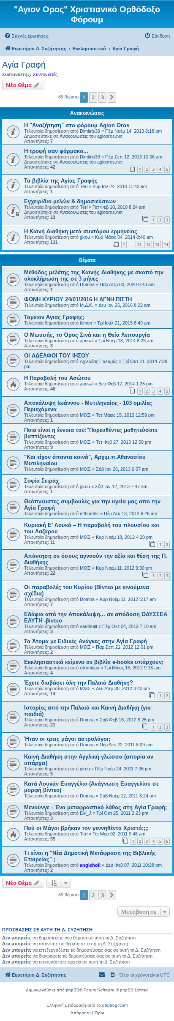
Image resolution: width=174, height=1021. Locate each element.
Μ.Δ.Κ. (86, 305)
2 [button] (93, 97)
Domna (87, 284)
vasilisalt (88, 626)
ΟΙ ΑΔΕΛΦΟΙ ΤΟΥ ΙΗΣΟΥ (56, 355)
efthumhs (89, 513)
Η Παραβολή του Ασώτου (57, 378)
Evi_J (85, 813)
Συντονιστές (45, 74)
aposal (86, 340)
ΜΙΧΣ (85, 415)
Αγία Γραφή (24, 64)
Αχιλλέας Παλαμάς (98, 361)
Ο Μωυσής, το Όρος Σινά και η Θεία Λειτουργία (87, 335)
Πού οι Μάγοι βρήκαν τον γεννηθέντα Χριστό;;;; (86, 828)
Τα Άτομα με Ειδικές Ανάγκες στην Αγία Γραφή (85, 641)
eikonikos (89, 667)
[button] (112, 97)
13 (157, 244)
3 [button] (102, 97)
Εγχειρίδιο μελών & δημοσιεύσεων (70, 201)
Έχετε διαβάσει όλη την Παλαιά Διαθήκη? (78, 683)
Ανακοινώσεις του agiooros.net (91, 136)
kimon (86, 322)
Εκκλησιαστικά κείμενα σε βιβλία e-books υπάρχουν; (93, 662)
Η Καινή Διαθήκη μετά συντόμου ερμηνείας (80, 231)
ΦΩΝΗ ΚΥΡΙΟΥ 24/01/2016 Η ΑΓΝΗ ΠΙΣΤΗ (78, 299)
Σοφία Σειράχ (41, 481)
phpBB (72, 990)
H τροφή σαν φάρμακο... (56, 151)
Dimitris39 (90, 131)
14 (166, 244)
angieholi (90, 865)
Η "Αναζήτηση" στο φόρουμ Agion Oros (76, 125)
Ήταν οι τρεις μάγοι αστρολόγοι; (67, 739)
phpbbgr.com (115, 1005)
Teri (83, 186)
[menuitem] (26, 36)
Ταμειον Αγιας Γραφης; (54, 317)
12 (148, 244)
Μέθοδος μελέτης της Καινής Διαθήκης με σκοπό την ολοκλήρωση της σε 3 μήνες (93, 275)
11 (139, 244)
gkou (85, 237)
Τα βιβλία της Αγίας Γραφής (61, 180)
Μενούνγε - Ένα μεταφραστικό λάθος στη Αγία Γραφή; (95, 807)
